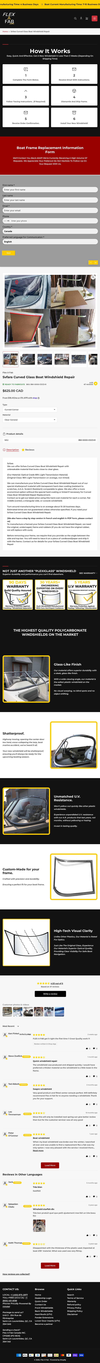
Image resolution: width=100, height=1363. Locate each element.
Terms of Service (75, 1298)
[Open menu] (94, 18)
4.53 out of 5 (57, 983)
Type (5, 405)
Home (5, 31)
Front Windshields (44, 1308)
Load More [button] (50, 1165)
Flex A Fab (8, 372)
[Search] (75, 18)
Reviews (29, 450)
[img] (39, 1035)
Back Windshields (44, 1311)
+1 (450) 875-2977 (19, 1295)
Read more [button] (38, 1150)
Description (12, 450)
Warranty (71, 1301)
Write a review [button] (50, 994)
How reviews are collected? (16, 1274)
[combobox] (7, 220)
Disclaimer (72, 1314)
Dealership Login (43, 1298)
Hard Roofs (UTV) (43, 1314)
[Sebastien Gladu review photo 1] (39, 1225)
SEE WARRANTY (87, 573)
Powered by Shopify (58, 1360)
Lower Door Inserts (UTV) (47, 1321)
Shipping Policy (75, 1311)
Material (6, 415)
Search (70, 1295)
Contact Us (40, 1304)
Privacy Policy (74, 1308)
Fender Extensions (44, 1317)
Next (9, 253)
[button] (87, 1048)
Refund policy (74, 1304)
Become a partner (44, 1324)
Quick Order (41, 1301)
